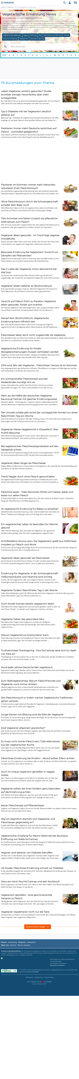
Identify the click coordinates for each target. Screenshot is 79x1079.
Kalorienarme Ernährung (52, 35)
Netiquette (31, 942)
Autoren (13, 945)
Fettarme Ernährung (10, 39)
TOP (4, 55)
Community (12, 942)
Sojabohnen (24, 39)
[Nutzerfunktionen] (69, 2)
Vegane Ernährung (29, 35)
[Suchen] (5, 46)
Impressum (29, 977)
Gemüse (66, 35)
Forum (4, 942)
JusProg (36, 972)
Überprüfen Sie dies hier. (57, 965)
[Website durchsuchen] (64, 2)
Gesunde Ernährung (37, 39)
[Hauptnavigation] (75, 2)
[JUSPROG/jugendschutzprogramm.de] (9, 970)
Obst (40, 35)
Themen (10, 7)
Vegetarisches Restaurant (12, 35)
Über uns (5, 945)
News (3, 7)
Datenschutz (38, 977)
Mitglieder (22, 942)
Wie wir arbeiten (24, 945)
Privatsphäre (48, 977)
